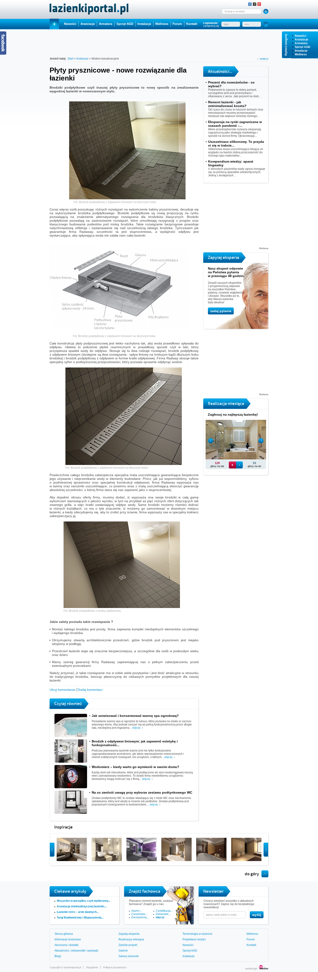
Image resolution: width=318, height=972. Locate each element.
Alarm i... (136, 910)
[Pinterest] (259, 4)
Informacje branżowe (67, 939)
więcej (136, 727)
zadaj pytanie (220, 311)
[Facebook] (250, 4)
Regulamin (92, 967)
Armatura (301, 43)
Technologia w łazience (197, 933)
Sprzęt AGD (302, 47)
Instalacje (301, 50)
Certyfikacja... (164, 910)
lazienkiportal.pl (72, 967)
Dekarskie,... (163, 914)
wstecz (264, 58)
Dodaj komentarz (90, 689)
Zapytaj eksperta (128, 933)
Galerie (123, 950)
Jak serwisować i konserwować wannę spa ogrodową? (135, 716)
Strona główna (63, 933)
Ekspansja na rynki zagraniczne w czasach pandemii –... (235, 123)
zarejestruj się (211, 25)
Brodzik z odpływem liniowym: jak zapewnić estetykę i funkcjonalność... (135, 743)
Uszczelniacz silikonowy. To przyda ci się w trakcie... (236, 143)
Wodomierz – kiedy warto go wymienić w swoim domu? (135, 767)
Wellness (301, 54)
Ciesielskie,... (139, 914)
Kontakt (191, 24)
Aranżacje (301, 39)
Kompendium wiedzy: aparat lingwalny (230, 163)
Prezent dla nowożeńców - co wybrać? (231, 84)
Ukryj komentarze (62, 689)
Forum (177, 24)
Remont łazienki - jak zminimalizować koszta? (227, 104)
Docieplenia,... (140, 917)
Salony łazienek (128, 956)
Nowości (300, 35)
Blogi (57, 956)
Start (54, 24)
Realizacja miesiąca (131, 939)
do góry (252, 873)
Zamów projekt (127, 945)
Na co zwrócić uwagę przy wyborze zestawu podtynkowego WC (142, 792)
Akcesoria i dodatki (66, 945)
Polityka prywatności (114, 967)
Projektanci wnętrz (194, 939)
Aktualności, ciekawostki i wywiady (76, 950)
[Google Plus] (254, 4)
